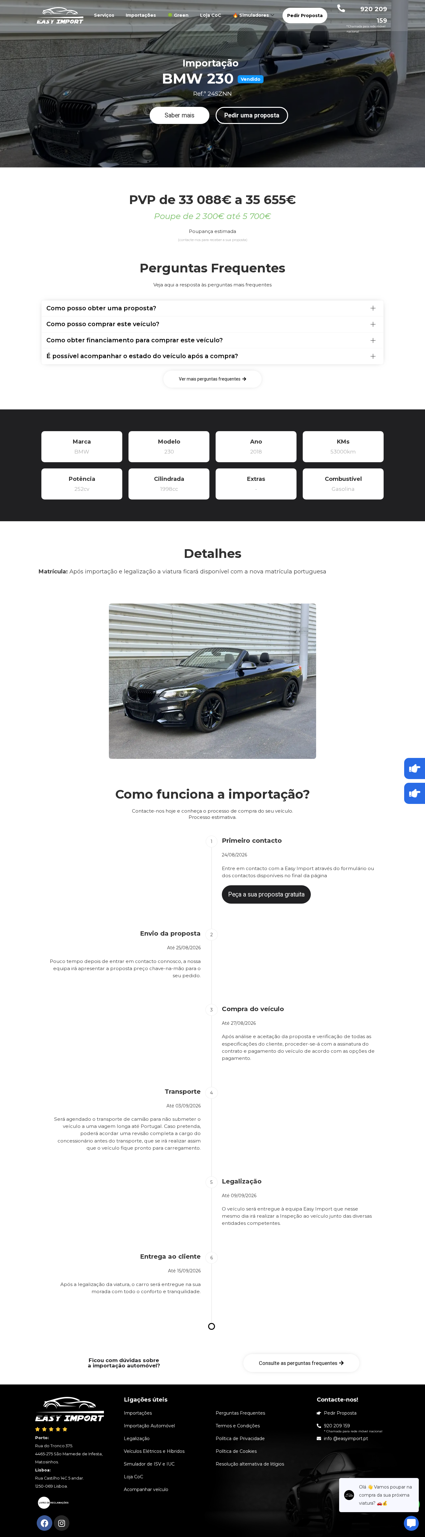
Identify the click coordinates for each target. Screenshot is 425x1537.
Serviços (104, 15)
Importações (141, 15)
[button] (179, 115)
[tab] (212, 308)
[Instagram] (61, 1523)
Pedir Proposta (305, 15)
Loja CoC (210, 15)
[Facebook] (44, 1523)
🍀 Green (178, 15)
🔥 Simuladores (251, 15)
